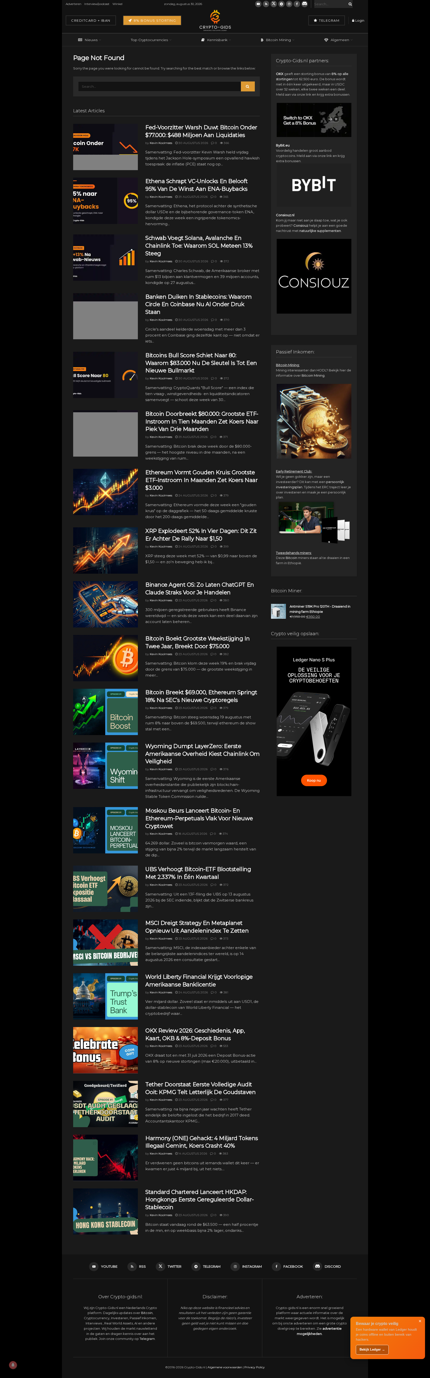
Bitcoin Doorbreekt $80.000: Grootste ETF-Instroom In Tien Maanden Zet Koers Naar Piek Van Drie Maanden (202, 422)
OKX (279, 74)
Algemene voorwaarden (225, 1367)
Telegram (329, 20)
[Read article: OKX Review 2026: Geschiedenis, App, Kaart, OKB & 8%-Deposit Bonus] (105, 1050)
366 (226, 143)
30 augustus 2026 (193, 143)
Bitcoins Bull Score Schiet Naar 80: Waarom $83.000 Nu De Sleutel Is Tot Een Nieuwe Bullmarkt (201, 363)
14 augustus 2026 (192, 1153)
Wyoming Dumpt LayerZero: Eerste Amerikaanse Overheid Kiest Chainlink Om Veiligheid (202, 754)
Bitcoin (291, 558)
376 (225, 769)
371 (225, 437)
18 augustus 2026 (192, 833)
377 (225, 1100)
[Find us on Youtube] (258, 4)
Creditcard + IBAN (90, 20)
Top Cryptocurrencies (149, 40)
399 (226, 546)
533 (225, 1046)
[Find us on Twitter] (273, 4)
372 (226, 261)
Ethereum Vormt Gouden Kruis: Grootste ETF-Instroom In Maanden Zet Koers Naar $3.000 (201, 480)
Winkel (117, 4)
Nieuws (91, 40)
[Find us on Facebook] (297, 4)
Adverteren (73, 4)
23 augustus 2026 (193, 600)
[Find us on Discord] (304, 4)
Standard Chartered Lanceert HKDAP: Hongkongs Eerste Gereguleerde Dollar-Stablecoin (199, 1200)
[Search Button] (349, 4)
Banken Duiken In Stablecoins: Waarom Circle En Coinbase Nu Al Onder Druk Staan (198, 304)
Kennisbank (217, 40)
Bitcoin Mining (278, 40)
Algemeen (340, 40)
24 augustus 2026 (193, 495)
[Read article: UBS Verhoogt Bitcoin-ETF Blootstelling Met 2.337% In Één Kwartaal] (105, 889)
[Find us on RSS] (266, 4)
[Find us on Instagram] (289, 4)
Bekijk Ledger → (372, 1349)
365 (225, 197)
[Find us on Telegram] (281, 4)
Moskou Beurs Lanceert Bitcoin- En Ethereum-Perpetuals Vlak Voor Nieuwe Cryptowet (199, 818)
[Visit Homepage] (215, 20)
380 (225, 600)
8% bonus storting (154, 20)
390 (225, 1215)
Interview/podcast (96, 4)
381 (225, 992)
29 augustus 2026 (193, 197)
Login (359, 20)
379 (226, 495)
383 (225, 1153)
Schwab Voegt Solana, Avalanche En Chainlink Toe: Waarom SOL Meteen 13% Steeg (199, 246)
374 (225, 833)
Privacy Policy (254, 1367)
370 (226, 320)
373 (225, 938)
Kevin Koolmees (161, 143)
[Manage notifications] (13, 1365)
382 (225, 654)
